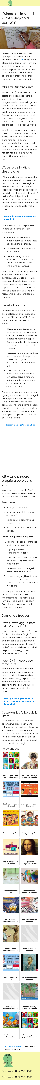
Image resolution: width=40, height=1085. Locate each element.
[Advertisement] (20, 450)
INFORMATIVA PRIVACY (23, 1071)
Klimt (22, 59)
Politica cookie (7, 1071)
